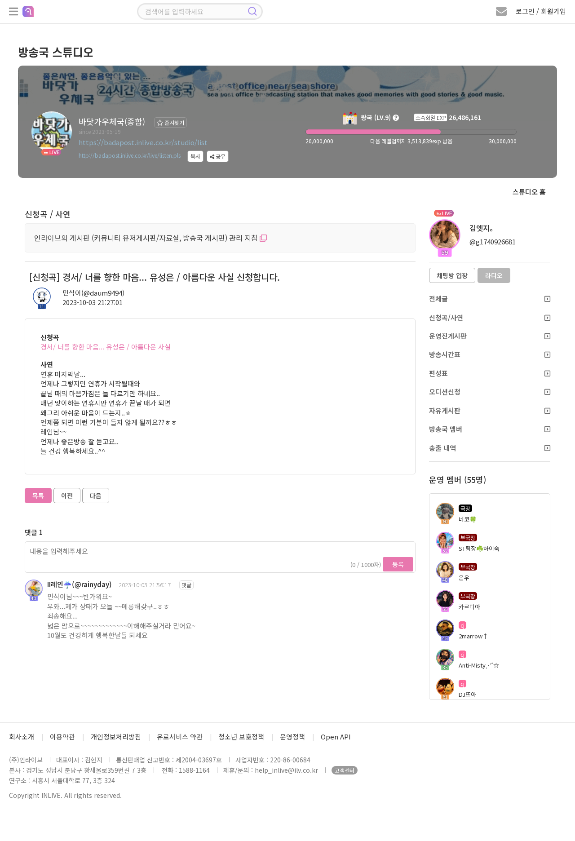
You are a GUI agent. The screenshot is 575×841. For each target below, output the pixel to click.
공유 (220, 156)
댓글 (186, 585)
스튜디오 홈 (529, 191)
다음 (96, 495)
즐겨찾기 (173, 122)
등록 (398, 564)
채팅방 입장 (452, 275)
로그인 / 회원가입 (541, 11)
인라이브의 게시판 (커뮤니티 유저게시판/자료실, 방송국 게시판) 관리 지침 (147, 237)
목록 (38, 495)
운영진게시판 (448, 336)
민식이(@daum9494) (93, 292)
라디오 (494, 275)
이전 (67, 495)
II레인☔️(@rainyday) (79, 584)
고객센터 (344, 770)
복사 (195, 156)
